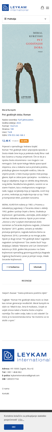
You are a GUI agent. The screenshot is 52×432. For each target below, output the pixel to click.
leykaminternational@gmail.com (25, 375)
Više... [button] (21, 420)
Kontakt (5, 393)
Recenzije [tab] (27, 280)
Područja (11, 18)
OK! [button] (14, 427)
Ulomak (38, 266)
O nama (5, 388)
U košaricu (13, 266)
